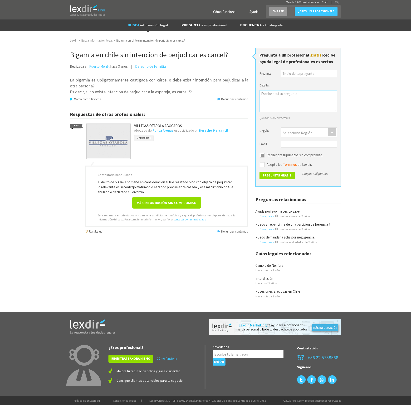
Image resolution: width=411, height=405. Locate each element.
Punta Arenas (162, 130)
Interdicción (264, 278)
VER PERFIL (144, 138)
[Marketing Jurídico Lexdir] (275, 327)
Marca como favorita (87, 99)
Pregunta (265, 73)
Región (264, 131)
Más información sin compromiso (166, 202)
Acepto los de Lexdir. (289, 165)
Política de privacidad (86, 400)
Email (263, 144)
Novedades (221, 347)
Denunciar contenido (234, 99)
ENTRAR (278, 11)
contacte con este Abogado (189, 219)
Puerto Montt (99, 66)
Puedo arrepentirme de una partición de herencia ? (292, 224)
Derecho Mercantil (213, 130)
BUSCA (148, 25)
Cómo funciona (224, 12)
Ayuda (254, 12)
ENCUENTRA (261, 25)
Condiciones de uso (124, 400)
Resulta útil (95, 231)
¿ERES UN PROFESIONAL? (316, 11)
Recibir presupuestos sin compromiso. (295, 155)
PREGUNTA (204, 25)
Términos (290, 164)
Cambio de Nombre (269, 265)
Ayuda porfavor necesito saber (278, 211)
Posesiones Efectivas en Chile (277, 291)
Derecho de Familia (150, 66)
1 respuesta (267, 216)
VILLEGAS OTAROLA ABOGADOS (158, 126)
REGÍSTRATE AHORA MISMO (130, 359)
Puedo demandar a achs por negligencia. (285, 237)
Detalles (264, 85)
